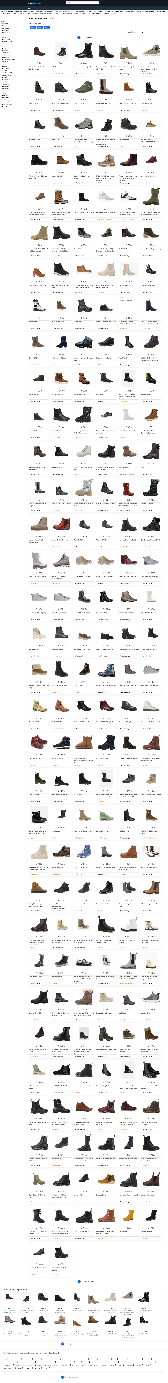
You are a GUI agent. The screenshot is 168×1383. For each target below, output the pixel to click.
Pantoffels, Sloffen (160, 11)
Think (27, 1368)
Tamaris (19, 1368)
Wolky (46, 1368)
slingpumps (50, 13)
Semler (112, 1365)
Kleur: (46, 27)
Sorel (147, 1365)
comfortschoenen (68, 11)
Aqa (5, 1359)
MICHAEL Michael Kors (140, 1362)
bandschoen (19, 11)
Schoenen (5, 23)
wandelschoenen (96, 13)
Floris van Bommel (134, 1359)
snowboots (70, 13)
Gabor (157, 1359)
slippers (57, 13)
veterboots (77, 13)
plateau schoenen (5, 13)
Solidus (139, 1365)
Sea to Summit (94, 1365)
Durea (114, 1359)
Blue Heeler (26, 1359)
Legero (71, 1362)
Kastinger (62, 1362)
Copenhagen (65, 1359)
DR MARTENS (93, 1359)
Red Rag (64, 1365)
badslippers (3, 11)
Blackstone (14, 1359)
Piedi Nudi (29, 1365)
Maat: (39, 27)
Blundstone (37, 1359)
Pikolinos (39, 1365)
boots (32, 11)
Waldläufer (37, 1368)
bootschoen (39, 11)
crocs (76, 11)
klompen (127, 11)
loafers (138, 11)
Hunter (32, 1362)
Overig (114, 13)
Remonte (74, 1365)
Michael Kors (126, 1362)
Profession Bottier (52, 1365)
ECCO (122, 1359)
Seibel (104, 1365)
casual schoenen (48, 11)
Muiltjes (151, 11)
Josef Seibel (51, 1362)
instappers (107, 11)
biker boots (26, 11)
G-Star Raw (147, 1359)
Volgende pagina (89, 37)
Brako (47, 1359)
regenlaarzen (21, 13)
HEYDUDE (23, 1362)
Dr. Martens (104, 1359)
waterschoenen (107, 13)
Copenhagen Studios (79, 1359)
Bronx (55, 1359)
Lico (79, 1362)
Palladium (7, 1365)
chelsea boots (58, 11)
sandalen (28, 13)
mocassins (144, 11)
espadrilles (89, 11)
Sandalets (35, 13)
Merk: (32, 27)
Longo (95, 1362)
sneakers (63, 13)
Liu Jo (86, 1362)
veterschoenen (86, 13)
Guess (6, 1362)
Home (29, 8)
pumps (13, 13)
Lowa (115, 1362)
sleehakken (42, 13)
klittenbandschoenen (117, 11)
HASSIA (14, 1362)
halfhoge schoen (98, 11)
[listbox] (135, 32)
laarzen (133, 11)
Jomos (41, 1362)
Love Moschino (105, 1362)
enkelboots (82, 11)
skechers (129, 1365)
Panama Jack (18, 1365)
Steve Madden (8, 1368)
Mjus (152, 1362)
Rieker (83, 1365)
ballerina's (11, 11)
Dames (5, 26)
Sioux (120, 1365)
